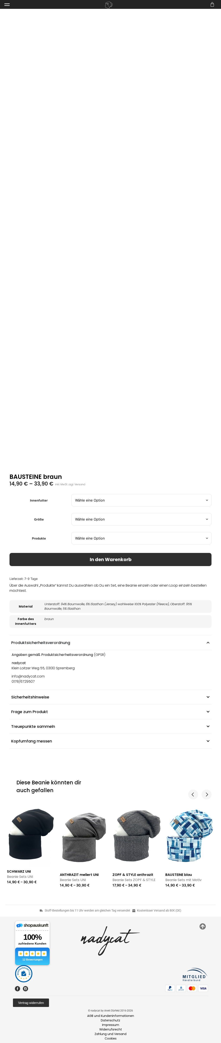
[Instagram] (25, 988)
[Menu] (7, 4)
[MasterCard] (192, 988)
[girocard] (181, 988)
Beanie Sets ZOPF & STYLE (134, 879)
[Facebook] (17, 988)
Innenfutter (39, 500)
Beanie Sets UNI (20, 876)
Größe (39, 519)
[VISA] (203, 988)
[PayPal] (170, 988)
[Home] (109, 5)
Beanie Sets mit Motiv (183, 879)
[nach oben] (202, 926)
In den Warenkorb (110, 559)
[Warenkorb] (212, 4)
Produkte (39, 538)
